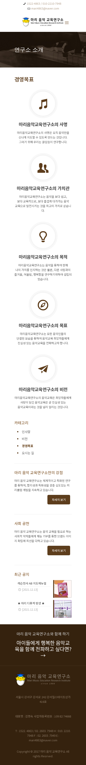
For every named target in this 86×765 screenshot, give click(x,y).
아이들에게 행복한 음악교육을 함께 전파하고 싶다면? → (43, 649)
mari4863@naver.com (45, 8)
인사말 (26, 431)
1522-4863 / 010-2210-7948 (44, 4)
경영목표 (27, 446)
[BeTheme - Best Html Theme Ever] (43, 23)
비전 (25, 438)
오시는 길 (28, 453)
